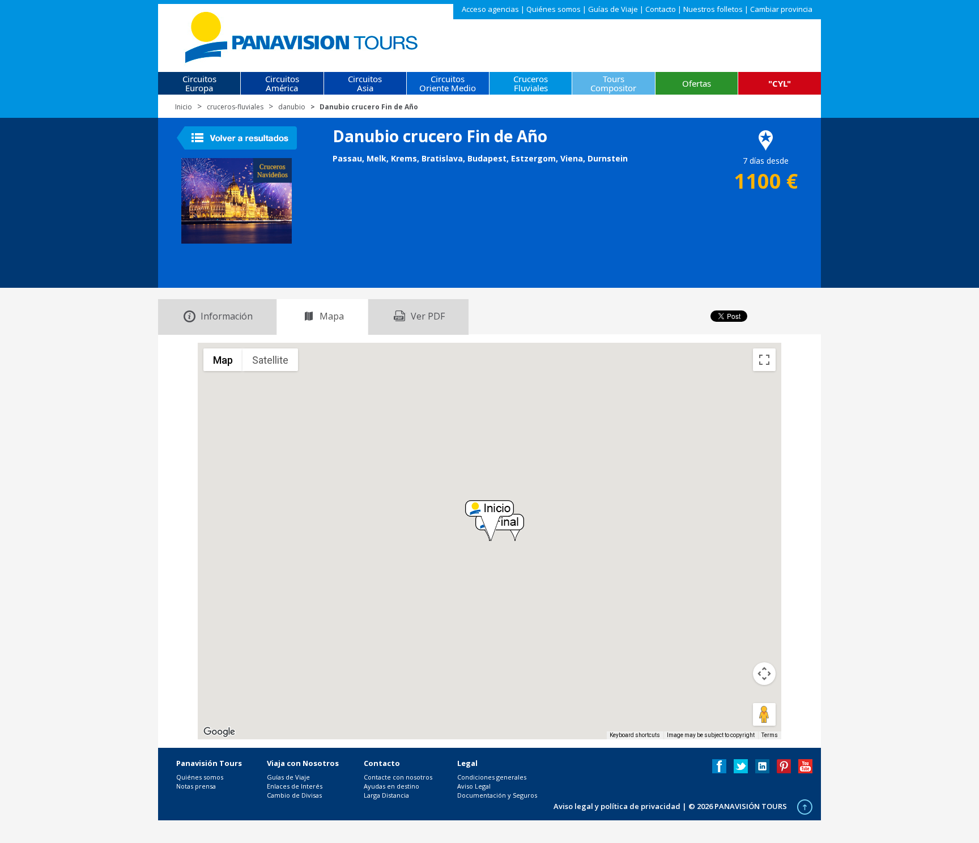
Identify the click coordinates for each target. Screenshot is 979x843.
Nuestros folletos (713, 9)
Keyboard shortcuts (635, 735)
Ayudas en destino (391, 786)
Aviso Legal (474, 786)
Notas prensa (196, 786)
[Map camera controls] (764, 673)
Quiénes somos (553, 9)
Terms (769, 735)
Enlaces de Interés (294, 786)
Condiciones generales (491, 777)
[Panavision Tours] (302, 34)
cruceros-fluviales (235, 107)
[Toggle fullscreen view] (764, 359)
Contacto (660, 9)
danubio (291, 107)
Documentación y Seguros (497, 795)
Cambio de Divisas (294, 795)
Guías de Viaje (613, 9)
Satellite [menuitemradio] (270, 360)
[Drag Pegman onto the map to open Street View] (764, 714)
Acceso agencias (490, 9)
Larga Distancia (386, 795)
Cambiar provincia (781, 9)
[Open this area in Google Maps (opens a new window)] (219, 732)
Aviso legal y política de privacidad (617, 806)
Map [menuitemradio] (223, 360)
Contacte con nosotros (398, 777)
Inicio (183, 107)
